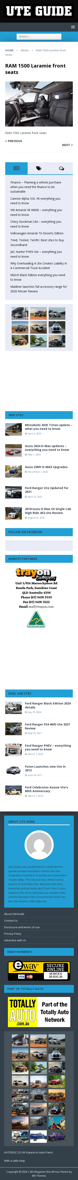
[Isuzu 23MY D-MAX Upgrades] (13, 471)
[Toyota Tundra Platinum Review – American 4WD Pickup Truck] (38, 1109)
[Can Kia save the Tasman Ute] (20, 1109)
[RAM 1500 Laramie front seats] (39, 124)
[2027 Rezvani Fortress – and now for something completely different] (38, 1095)
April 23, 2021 (35, 496)
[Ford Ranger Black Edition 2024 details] (13, 708)
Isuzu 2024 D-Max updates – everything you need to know (47, 448)
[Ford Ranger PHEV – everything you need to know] (13, 750)
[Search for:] (39, 36)
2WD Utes (15, 415)
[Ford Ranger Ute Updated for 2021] (13, 492)
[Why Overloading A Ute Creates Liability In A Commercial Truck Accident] (38, 341)
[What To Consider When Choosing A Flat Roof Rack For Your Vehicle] (20, 1136)
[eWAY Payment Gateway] (39, 978)
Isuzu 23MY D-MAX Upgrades (46, 467)
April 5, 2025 (34, 433)
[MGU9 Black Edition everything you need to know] (57, 341)
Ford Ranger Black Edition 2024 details (48, 705)
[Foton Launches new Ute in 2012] (13, 770)
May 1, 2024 (34, 454)
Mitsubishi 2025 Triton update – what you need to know (48, 427)
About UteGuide (14, 914)
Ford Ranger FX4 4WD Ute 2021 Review (47, 726)
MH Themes (39, 1176)
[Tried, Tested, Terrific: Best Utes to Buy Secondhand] (57, 327)
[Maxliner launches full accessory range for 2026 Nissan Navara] (20, 1082)
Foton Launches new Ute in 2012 (45, 768)
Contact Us (11, 920)
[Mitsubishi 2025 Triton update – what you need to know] (13, 429)
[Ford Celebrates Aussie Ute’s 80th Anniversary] (13, 790)
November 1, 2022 (38, 471)
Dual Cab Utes (19, 693)
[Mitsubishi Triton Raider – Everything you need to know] (20, 1123)
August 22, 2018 (36, 517)
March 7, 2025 (35, 754)
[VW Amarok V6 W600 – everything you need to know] (57, 313)
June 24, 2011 (35, 775)
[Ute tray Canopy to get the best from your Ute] (38, 1136)
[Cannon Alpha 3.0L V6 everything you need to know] (38, 313)
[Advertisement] (39, 381)
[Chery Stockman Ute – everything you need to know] (20, 327)
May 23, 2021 (35, 733)
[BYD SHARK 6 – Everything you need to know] (56, 1109)
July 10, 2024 (34, 712)
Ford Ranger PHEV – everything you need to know (48, 747)
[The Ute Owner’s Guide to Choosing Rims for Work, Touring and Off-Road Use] (38, 1082)
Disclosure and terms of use (22, 927)
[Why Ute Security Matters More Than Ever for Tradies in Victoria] (56, 1123)
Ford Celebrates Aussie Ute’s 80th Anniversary (46, 789)
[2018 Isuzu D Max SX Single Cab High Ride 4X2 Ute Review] (13, 513)
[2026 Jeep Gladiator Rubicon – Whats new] (56, 1136)
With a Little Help (14, 1161)
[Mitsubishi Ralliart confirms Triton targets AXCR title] (56, 1082)
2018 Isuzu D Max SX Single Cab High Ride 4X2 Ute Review (48, 511)
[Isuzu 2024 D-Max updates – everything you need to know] (13, 450)
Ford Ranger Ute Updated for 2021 (46, 490)
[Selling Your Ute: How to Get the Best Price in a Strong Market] (20, 1095)
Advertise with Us (15, 940)
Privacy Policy (12, 933)
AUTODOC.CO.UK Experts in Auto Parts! (28, 1152)
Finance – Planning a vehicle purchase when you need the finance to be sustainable (35, 187)
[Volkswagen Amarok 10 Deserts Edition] (38, 327)
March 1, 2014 (35, 795)
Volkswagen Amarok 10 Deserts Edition (36, 233)
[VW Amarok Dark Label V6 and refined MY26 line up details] (38, 1123)
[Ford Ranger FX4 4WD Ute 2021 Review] (13, 729)
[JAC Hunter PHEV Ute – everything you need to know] (20, 341)
